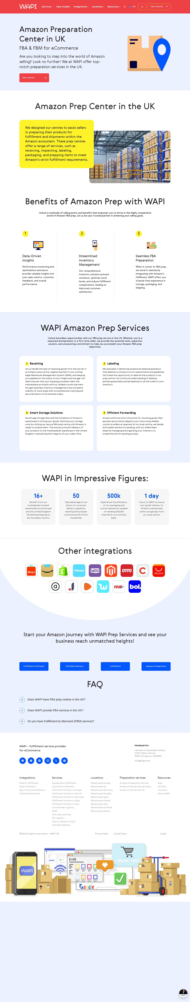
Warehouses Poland (100, 801)
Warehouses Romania (101, 808)
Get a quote (157, 7)
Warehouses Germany (102, 790)
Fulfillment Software (34, 666)
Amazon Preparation (156, 666)
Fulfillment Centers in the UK (67, 794)
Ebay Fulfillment (27, 787)
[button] (124, 6)
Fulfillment (115, 666)
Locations (97, 7)
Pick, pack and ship (61, 815)
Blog (160, 783)
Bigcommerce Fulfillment (32, 790)
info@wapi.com (142, 761)
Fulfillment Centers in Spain (66, 801)
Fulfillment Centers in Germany (68, 797)
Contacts (162, 790)
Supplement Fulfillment (64, 783)
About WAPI (164, 794)
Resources (113, 7)
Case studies (63, 7)
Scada (163, 834)
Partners (162, 787)
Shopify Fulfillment (29, 783)
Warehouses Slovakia (101, 794)
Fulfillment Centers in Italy (65, 804)
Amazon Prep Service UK (132, 790)
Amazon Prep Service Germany (135, 787)
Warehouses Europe (101, 783)
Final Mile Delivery (75, 666)
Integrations (80, 7)
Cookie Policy (120, 834)
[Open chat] (183, 993)
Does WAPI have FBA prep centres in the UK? (56, 699)
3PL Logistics (58, 818)
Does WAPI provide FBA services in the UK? (55, 710)
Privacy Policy (101, 834)
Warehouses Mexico (101, 811)
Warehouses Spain (100, 797)
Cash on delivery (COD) (63, 822)
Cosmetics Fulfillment (63, 787)
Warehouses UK (98, 787)
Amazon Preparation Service (134, 783)
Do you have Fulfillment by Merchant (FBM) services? (61, 721)
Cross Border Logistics (63, 808)
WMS (54, 811)
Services (46, 7)
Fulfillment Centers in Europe (67, 790)
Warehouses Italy (99, 804)
